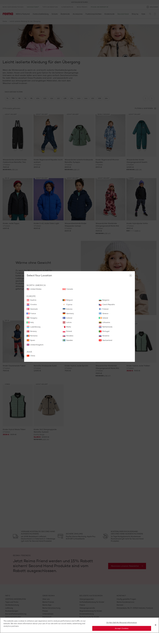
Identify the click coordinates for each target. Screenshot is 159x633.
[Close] (155, 625)
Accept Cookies (121, 628)
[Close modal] (130, 275)
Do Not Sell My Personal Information (121, 622)
